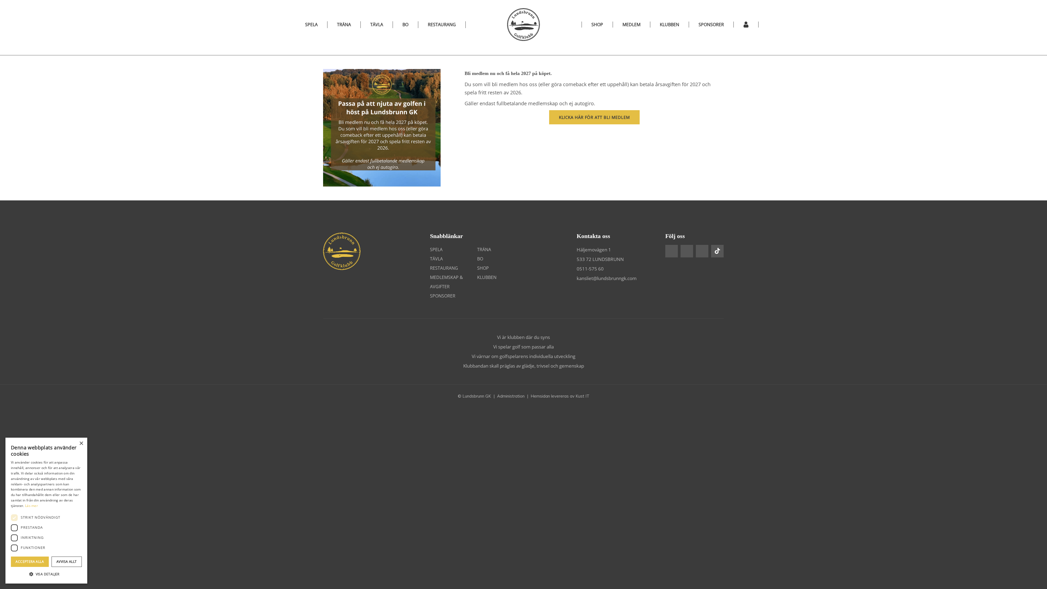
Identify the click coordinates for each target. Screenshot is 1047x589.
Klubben (487, 277)
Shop (483, 268)
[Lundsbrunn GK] (523, 24)
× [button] (81, 443)
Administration (511, 396)
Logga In (746, 25)
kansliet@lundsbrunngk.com (607, 278)
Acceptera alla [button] (30, 561)
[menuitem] (597, 24)
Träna (344, 25)
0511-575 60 (590, 269)
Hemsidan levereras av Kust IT (560, 396)
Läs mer (31, 505)
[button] (46, 574)
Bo (405, 25)
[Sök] (771, 25)
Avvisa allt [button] (66, 561)
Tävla (376, 25)
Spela (311, 25)
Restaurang (442, 25)
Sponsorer (442, 296)
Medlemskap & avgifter (446, 282)
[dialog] (46, 511)
